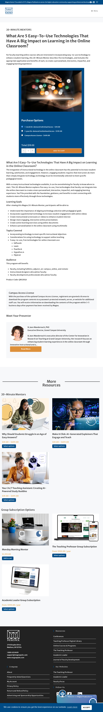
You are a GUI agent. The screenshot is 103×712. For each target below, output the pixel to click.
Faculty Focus (59, 681)
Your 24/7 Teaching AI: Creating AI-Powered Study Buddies (24, 490)
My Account (12, 681)
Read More (26, 349)
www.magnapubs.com (15, 658)
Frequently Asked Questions (19, 677)
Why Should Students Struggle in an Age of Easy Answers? (24, 436)
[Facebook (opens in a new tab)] (90, 2)
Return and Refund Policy (17, 691)
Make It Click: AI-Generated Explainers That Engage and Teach (75, 436)
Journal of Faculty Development (66, 660)
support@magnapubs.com (17, 655)
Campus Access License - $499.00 (37, 135)
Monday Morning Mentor (15, 549)
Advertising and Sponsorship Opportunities (25, 695)
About (9, 672)
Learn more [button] (72, 707)
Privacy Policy (12, 686)
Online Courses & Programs (64, 646)
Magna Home (9, 2)
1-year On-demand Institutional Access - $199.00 (43, 131)
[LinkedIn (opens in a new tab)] (93, 2)
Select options (9, 446)
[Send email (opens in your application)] (96, 2)
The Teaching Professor (63, 650)
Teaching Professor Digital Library (67, 641)
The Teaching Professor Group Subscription (74, 546)
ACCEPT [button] (86, 707)
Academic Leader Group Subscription (21, 600)
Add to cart (59, 151)
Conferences (58, 636)
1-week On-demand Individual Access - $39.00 (42, 127)
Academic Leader (60, 655)
